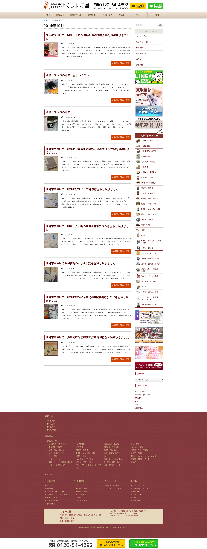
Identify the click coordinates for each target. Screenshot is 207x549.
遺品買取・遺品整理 (112, 485)
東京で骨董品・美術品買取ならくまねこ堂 (100, 527)
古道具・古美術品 (148, 193)
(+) (142, 408)
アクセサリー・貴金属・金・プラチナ (150, 298)
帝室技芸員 (145, 146)
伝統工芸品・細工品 (148, 151)
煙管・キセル (146, 230)
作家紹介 (139, 48)
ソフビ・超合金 (147, 248)
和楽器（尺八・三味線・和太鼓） (151, 270)
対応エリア (80, 485)
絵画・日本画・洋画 (148, 204)
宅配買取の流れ (81, 492)
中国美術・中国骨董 (148, 172)
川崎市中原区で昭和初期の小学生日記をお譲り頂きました (81, 263)
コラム (138, 59)
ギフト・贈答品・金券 (149, 292)
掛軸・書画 (145, 156)
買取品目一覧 (147, 135)
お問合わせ (51, 504)
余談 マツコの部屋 (58, 112)
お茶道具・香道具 (148, 162)
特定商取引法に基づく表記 (57, 495)
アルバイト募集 (53, 500)
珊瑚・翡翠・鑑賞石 (148, 183)
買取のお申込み (81, 500)
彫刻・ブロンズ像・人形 (150, 209)
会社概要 (50, 489)
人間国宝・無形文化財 (149, 141)
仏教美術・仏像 (147, 177)
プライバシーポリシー (55, 492)
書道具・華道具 (147, 188)
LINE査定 (79, 498)
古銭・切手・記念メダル (150, 258)
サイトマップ (52, 498)
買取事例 (139, 65)
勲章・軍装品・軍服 (148, 214)
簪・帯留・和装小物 (148, 281)
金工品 (143, 287)
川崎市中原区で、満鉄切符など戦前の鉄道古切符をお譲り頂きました (87, 337)
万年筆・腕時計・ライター (151, 264)
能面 (143, 235)
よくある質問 (81, 495)
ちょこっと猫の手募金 (112, 489)
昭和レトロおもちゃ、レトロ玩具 (151, 242)
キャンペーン (141, 53)
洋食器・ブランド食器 (149, 276)
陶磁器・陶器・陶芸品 (149, 198)
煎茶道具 (144, 167)
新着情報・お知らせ (143, 42)
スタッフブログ (142, 36)
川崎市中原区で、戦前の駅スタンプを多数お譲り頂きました (82, 189)
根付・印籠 (145, 225)
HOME (46, 21)
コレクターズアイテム (149, 253)
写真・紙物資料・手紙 (149, 304)
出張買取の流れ (81, 489)
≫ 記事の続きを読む (121, 63)
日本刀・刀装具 (147, 220)
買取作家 (50, 474)
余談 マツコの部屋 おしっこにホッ (69, 75)
